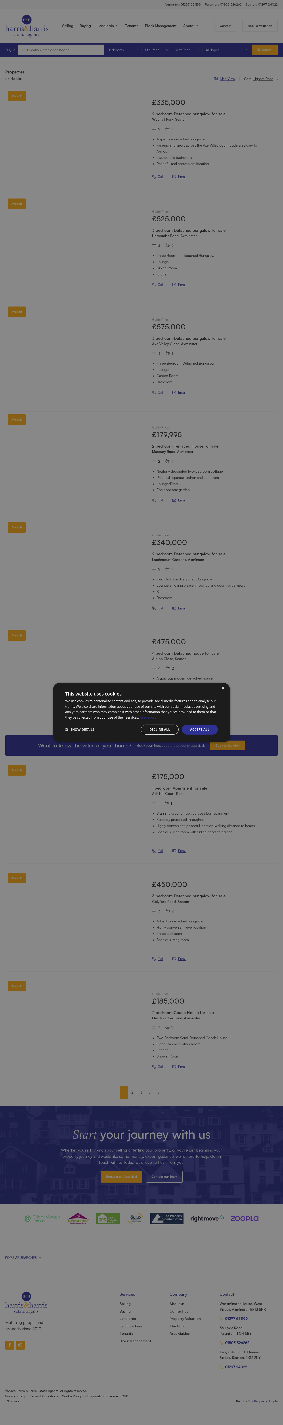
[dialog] (141, 712)
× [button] (222, 688)
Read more (148, 717)
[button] (79, 729)
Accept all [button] (199, 729)
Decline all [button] (159, 729)
